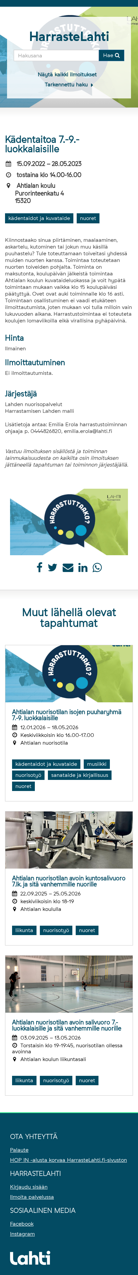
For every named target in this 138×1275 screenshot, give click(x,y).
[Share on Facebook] (40, 569)
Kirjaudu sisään (29, 1187)
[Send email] (68, 569)
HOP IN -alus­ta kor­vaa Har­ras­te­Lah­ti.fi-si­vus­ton (68, 1160)
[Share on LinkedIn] (82, 569)
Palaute (19, 1150)
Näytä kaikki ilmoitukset (67, 74)
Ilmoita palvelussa (32, 1197)
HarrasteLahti (69, 36)
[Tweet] (53, 569)
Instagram (22, 1234)
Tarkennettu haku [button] (67, 84)
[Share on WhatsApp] (96, 569)
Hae (109, 55)
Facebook (21, 1224)
